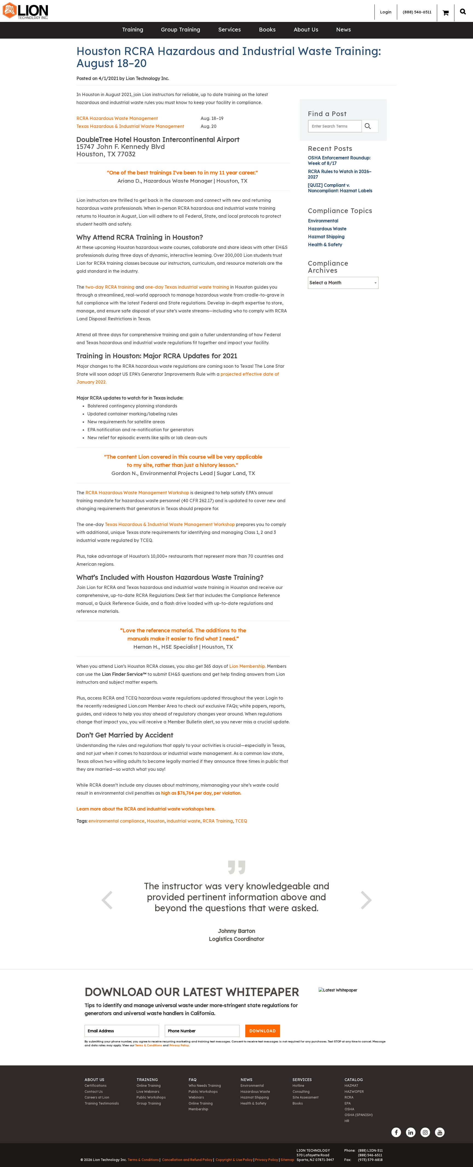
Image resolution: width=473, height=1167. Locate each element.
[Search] (463, 11)
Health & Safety (325, 244)
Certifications (95, 1085)
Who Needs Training (205, 1085)
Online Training (149, 1085)
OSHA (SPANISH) (359, 1115)
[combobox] (343, 283)
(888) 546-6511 (417, 12)
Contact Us (94, 1092)
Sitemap (287, 1160)
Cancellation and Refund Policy (187, 1160)
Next (366, 899)
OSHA (349, 1109)
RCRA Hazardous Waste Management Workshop (137, 492)
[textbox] (343, 282)
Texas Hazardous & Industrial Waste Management (130, 126)
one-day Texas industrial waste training (187, 287)
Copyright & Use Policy (234, 1160)
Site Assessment (306, 1097)
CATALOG (354, 1079)
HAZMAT (351, 1085)
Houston (156, 821)
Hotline (298, 1085)
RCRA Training (218, 821)
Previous (106, 899)
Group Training (180, 29)
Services (229, 29)
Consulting (301, 1092)
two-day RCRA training (109, 287)
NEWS (246, 1079)
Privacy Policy (179, 1045)
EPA (348, 1103)
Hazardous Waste (327, 228)
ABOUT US (94, 1079)
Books (267, 29)
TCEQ (241, 821)
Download (262, 1030)
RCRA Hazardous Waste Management (117, 118)
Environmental (323, 220)
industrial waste (183, 821)
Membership (198, 1109)
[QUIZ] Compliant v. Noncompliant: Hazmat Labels (340, 187)
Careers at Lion (97, 1097)
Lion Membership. (247, 666)
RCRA (349, 1097)
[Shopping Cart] (445, 12)
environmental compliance (116, 821)
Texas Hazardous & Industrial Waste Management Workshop (170, 524)
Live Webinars (148, 1092)
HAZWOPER (354, 1092)
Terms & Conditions (149, 1045)
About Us (306, 29)
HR (347, 1121)
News (343, 29)
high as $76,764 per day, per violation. (201, 793)
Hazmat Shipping (326, 236)
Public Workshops (151, 1097)
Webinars (196, 1097)
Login (385, 12)
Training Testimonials (102, 1103)
